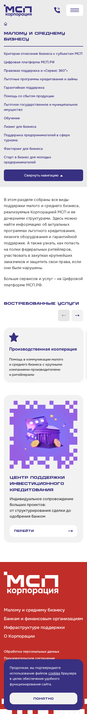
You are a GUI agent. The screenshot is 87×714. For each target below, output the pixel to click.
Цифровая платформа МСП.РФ (29, 62)
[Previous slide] (64, 315)
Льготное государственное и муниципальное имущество (41, 107)
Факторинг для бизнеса (23, 148)
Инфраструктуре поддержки (34, 627)
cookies (54, 673)
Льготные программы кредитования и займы (41, 79)
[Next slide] (77, 315)
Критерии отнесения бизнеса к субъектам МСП (43, 53)
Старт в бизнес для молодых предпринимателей (27, 159)
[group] (44, 355)
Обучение (12, 118)
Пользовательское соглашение (29, 658)
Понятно (43, 698)
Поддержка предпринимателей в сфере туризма (37, 137)
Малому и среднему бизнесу (34, 610)
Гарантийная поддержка (24, 87)
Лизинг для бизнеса (20, 126)
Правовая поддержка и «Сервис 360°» (36, 70)
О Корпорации (19, 636)
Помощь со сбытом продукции (29, 96)
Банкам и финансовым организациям (43, 618)
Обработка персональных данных (31, 651)
